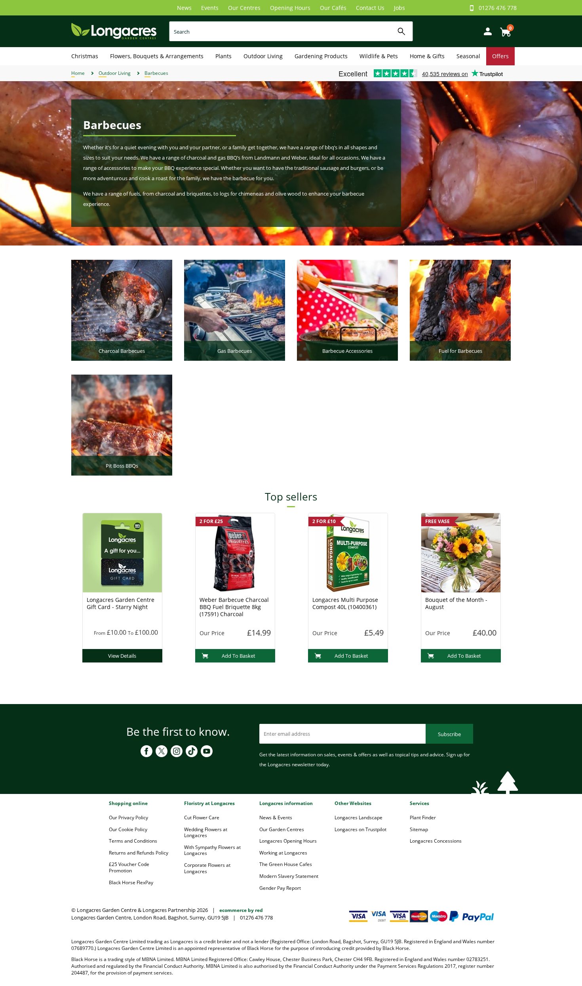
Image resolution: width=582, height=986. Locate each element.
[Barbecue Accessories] (347, 309)
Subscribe (449, 734)
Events (210, 7)
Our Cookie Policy (128, 829)
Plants (223, 56)
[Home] (113, 30)
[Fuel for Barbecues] (460, 309)
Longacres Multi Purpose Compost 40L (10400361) (345, 603)
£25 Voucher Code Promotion (129, 867)
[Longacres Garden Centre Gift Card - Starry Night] (122, 552)
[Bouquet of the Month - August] (460, 552)
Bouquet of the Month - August (456, 603)
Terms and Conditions (133, 841)
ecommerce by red (241, 910)
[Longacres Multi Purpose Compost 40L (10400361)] (348, 552)
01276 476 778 (498, 7)
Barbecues (156, 73)
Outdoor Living (263, 56)
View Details (122, 655)
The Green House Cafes (285, 864)
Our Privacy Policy (128, 817)
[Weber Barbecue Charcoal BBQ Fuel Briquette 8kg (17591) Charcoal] (235, 552)
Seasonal (468, 56)
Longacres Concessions (436, 841)
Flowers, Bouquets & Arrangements (157, 56)
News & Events (275, 817)
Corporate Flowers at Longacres (207, 868)
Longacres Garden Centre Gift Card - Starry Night (120, 603)
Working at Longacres (283, 852)
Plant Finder (423, 817)
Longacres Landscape (358, 817)
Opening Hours (290, 7)
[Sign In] (486, 30)
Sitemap (419, 829)
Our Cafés (333, 7)
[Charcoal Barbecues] (121, 309)
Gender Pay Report (280, 888)
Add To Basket (238, 655)
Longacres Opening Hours (288, 841)
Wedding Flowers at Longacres (205, 832)
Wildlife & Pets (378, 56)
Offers (500, 56)
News (184, 7)
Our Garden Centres (281, 829)
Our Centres (244, 7)
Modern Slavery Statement (288, 876)
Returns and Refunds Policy (138, 852)
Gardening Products (321, 56)
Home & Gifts (427, 56)
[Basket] (503, 29)
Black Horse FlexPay (131, 882)
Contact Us (370, 7)
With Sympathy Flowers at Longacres (212, 850)
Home (78, 73)
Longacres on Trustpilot (360, 829)
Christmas (84, 56)
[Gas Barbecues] (234, 309)
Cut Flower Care (201, 817)
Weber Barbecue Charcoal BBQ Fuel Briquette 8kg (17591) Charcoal (234, 607)
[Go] (401, 31)
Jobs (399, 7)
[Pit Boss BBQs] (121, 424)
